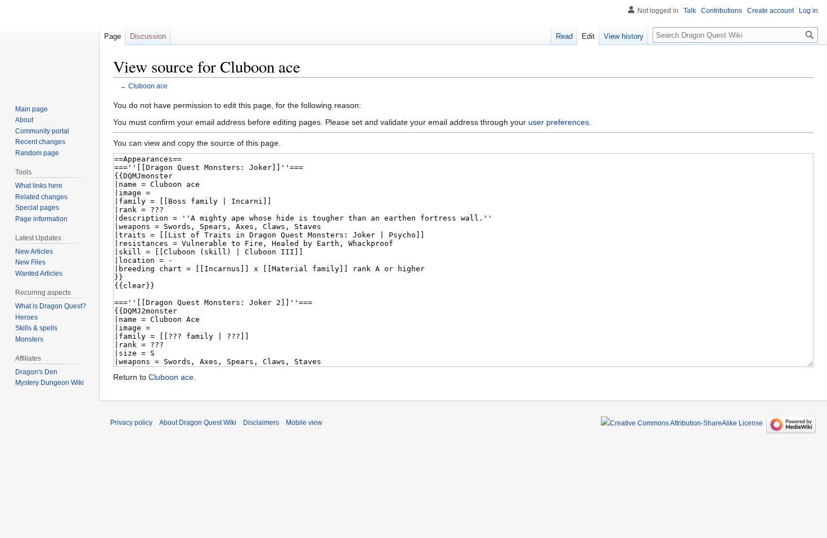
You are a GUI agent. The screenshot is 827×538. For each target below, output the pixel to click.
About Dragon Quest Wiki (197, 423)
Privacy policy (131, 423)
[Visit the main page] (50, 45)
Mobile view (304, 423)
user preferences (558, 122)
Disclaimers (261, 423)
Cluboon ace (148, 85)
